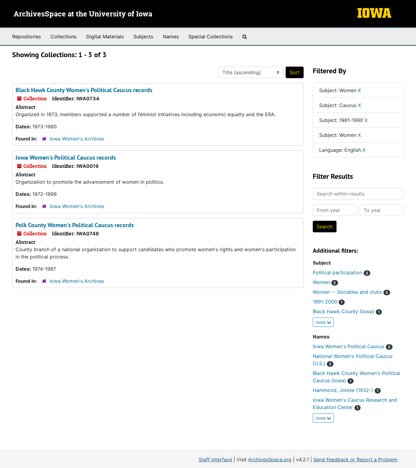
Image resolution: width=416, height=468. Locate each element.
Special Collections (211, 36)
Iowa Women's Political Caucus (351, 346)
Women (324, 282)
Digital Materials (105, 36)
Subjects (143, 36)
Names (171, 36)
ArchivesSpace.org (269, 459)
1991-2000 (328, 302)
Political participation (340, 272)
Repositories (26, 36)
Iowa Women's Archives (77, 139)
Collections (63, 36)
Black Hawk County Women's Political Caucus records (84, 90)
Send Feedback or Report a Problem (355, 459)
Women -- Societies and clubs (350, 292)
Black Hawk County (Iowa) (346, 311)
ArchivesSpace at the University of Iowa (83, 14)
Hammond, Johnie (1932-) (346, 390)
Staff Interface (215, 459)
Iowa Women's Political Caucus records (66, 157)
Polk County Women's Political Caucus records (75, 225)
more (321, 322)
